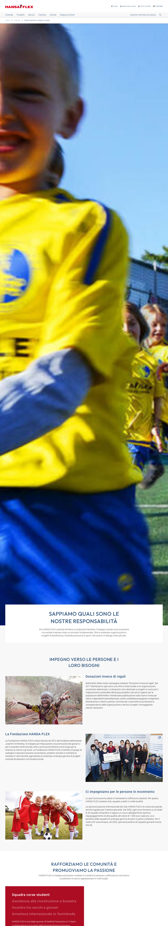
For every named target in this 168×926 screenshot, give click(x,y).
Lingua (115, 6)
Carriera (42, 15)
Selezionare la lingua (129, 6)
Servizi (31, 15)
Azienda (9, 15)
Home (7, 20)
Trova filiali (159, 6)
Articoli (53, 15)
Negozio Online (67, 15)
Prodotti (20, 15)
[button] (44, 895)
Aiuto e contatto (145, 6)
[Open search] (146, 15)
